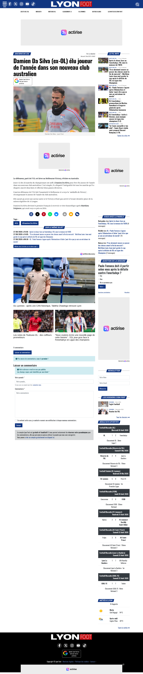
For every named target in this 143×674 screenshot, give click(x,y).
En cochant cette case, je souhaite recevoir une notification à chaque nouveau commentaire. (46, 420)
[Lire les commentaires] (77, 214)
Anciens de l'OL (22, 54)
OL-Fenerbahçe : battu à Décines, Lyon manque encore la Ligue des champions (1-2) (118, 117)
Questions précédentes (104, 292)
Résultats (127, 292)
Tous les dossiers (122, 417)
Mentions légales (68, 661)
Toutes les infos (122, 135)
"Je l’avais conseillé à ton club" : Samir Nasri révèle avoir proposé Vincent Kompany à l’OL (118, 129)
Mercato (38, 11)
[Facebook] (9, 4)
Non (101, 279)
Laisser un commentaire (22, 352)
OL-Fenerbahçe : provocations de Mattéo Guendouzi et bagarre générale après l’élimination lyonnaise (118, 105)
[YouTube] (27, 4)
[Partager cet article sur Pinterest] (44, 214)
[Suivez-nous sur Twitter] (65, 647)
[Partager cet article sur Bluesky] (56, 214)
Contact (92, 661)
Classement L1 (67, 11)
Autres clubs (96, 11)
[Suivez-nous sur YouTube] (78, 647)
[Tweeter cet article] (37, 214)
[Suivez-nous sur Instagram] (71, 647)
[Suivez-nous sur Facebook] (59, 647)
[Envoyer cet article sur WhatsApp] (50, 214)
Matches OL (52, 11)
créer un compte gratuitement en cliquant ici (39, 437)
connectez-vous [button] (37, 385)
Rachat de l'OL (114, 411)
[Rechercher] (137, 4)
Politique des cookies (82, 661)
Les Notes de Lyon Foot (115, 11)
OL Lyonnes (82, 11)
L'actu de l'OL (25, 11)
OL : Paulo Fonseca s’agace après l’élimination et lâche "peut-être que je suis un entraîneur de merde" (119, 92)
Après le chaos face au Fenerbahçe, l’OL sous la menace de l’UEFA (50, 232)
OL (17, 223)
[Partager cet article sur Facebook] (31, 214)
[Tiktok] (33, 4)
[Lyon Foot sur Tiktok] (84, 647)
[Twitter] (15, 4)
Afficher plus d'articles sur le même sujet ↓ (26, 246)
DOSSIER (111, 402)
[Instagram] (21, 4)
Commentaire (20, 389)
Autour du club (114, 124)
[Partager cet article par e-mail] (71, 214)
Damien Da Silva (30, 223)
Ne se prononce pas (106, 282)
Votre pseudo (19, 377)
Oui (101, 276)
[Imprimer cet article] (65, 214)
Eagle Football (114, 404)
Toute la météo (123, 628)
